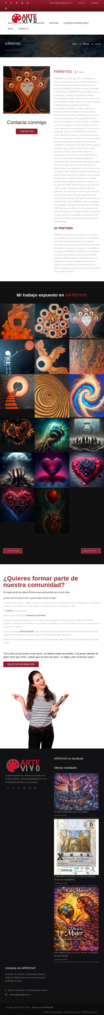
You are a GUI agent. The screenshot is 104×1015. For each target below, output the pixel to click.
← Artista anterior (12, 551)
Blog (10, 29)
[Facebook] (6, 3)
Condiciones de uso (72, 1012)
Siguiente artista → (91, 551)
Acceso (82, 3)
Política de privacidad (53, 1012)
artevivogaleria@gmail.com (61, 3)
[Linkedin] (27, 3)
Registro (95, 3)
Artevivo (23, 23)
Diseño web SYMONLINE (42, 1007)
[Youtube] (22, 3)
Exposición (39, 23)
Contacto (23, 29)
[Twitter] (17, 3)
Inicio (11, 23)
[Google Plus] (11, 3)
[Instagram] (6, 8)
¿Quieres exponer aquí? (76, 23)
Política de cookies (89, 1012)
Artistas (53, 23)
